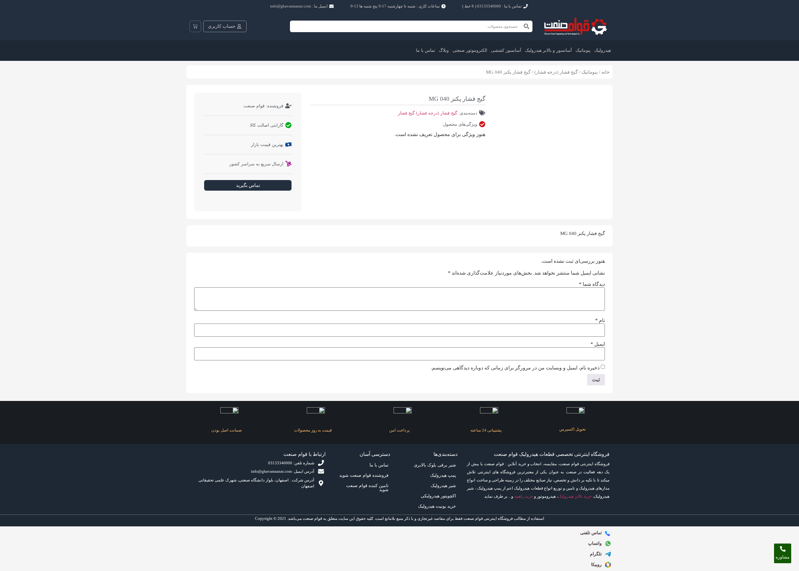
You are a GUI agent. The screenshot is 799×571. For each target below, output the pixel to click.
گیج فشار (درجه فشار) (556, 72)
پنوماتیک (583, 50)
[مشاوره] (783, 549)
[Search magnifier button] (526, 26)
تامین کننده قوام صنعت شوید (367, 487)
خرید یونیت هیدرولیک (437, 506)
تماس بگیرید (248, 185)
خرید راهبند (523, 496)
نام (600, 320)
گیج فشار (406, 113)
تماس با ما (425, 50)
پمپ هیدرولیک (443, 475)
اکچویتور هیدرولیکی (438, 496)
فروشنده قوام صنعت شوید (364, 475)
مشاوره (783, 557)
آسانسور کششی (506, 50)
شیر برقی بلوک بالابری (435, 465)
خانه (605, 72)
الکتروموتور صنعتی (470, 50)
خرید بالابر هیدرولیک (575, 496)
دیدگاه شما (592, 284)
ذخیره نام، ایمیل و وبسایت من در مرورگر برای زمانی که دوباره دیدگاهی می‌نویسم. (515, 367)
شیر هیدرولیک (443, 485)
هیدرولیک (602, 50)
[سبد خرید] (195, 26)
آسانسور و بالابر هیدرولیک (548, 50)
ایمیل (598, 344)
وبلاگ (444, 50)
